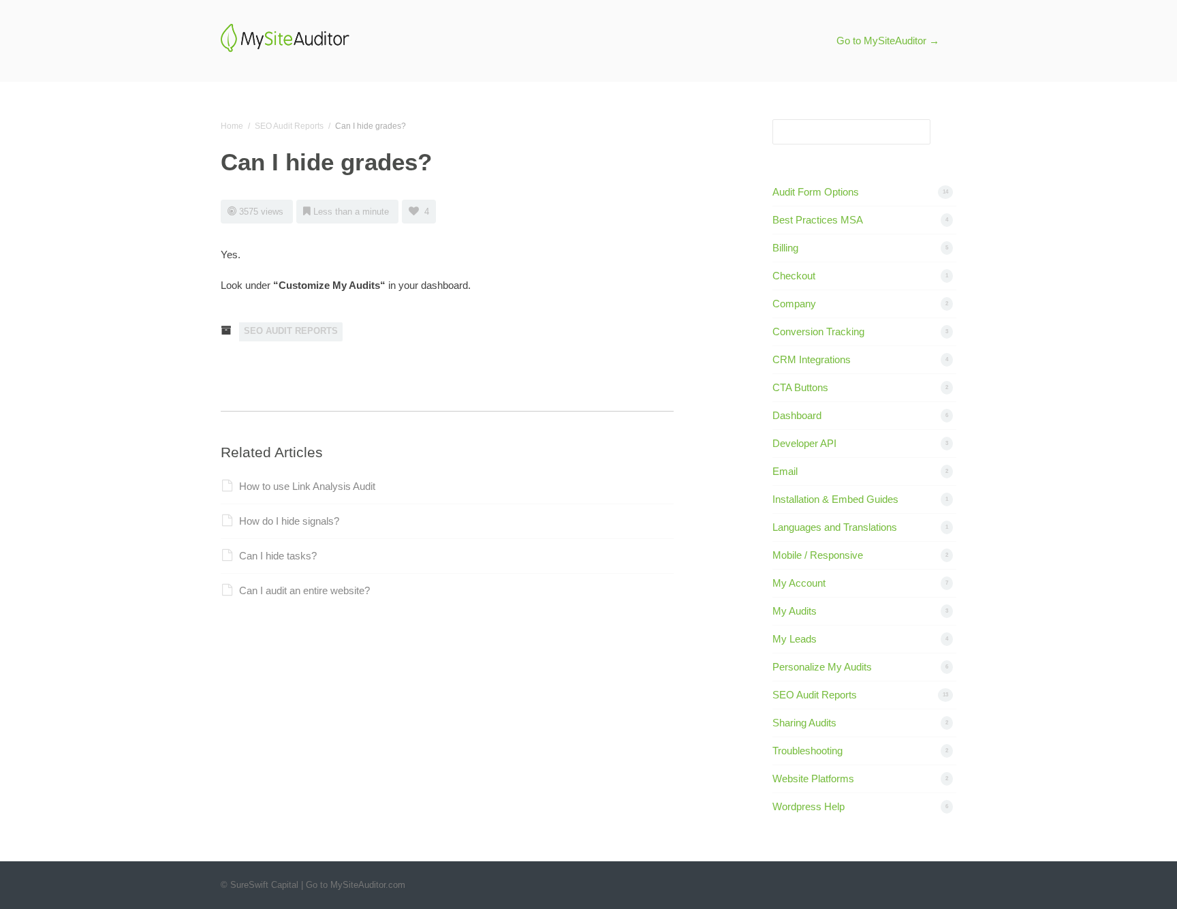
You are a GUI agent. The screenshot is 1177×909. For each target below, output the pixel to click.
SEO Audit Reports (289, 126)
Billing (785, 247)
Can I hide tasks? (278, 555)
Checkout (793, 275)
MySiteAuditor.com (367, 885)
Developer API (804, 443)
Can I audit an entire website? (304, 590)
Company (794, 303)
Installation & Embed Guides (835, 499)
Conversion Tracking (818, 331)
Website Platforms (813, 778)
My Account (799, 583)
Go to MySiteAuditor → (887, 40)
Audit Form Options (815, 192)
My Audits (794, 611)
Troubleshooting (807, 750)
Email (785, 471)
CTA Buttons (800, 387)
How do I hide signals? (289, 521)
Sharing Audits (804, 722)
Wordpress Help (808, 806)
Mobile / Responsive (817, 555)
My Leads (794, 639)
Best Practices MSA (817, 220)
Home (232, 126)
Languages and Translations (834, 527)
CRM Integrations (811, 359)
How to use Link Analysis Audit (307, 486)
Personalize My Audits (822, 667)
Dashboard (796, 415)
